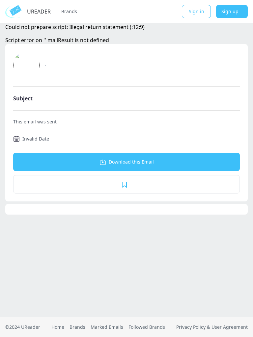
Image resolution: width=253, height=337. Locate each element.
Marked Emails (107, 327)
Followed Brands (146, 327)
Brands (69, 11)
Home (57, 327)
